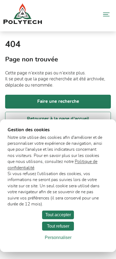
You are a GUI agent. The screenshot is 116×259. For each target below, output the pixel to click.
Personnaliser (58, 237)
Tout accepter (58, 214)
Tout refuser (58, 226)
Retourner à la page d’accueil (58, 118)
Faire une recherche (58, 101)
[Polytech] (22, 22)
